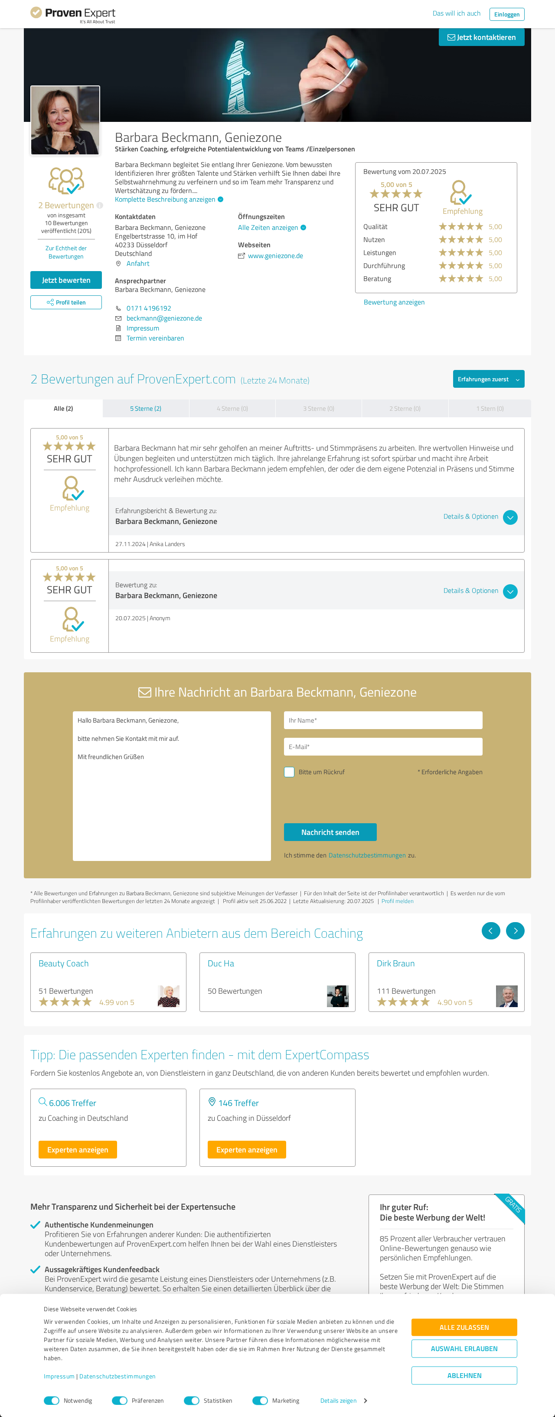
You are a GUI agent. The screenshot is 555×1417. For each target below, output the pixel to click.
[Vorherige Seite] (491, 930)
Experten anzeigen (77, 1149)
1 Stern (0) (490, 408)
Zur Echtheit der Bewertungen (66, 252)
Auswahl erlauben (464, 1349)
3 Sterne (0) (318, 408)
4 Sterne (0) (232, 408)
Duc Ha (221, 963)
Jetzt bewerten (66, 279)
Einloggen (507, 14)
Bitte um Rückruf (322, 771)
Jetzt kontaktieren (485, 37)
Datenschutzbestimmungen (117, 1376)
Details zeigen (338, 1401)
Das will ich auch (457, 13)
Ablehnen (464, 1376)
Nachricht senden (330, 832)
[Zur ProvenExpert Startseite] (72, 16)
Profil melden (398, 901)
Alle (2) (63, 408)
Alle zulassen (464, 1327)
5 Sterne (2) (145, 408)
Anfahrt (138, 263)
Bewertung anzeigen (394, 302)
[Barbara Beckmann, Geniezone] (65, 120)
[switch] (119, 1400)
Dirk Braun (396, 963)
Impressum (59, 1376)
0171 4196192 (149, 308)
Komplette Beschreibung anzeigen (165, 199)
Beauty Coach (64, 963)
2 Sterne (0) (405, 408)
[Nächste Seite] (515, 930)
